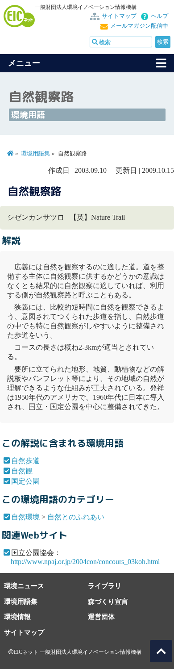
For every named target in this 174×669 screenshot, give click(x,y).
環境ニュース (24, 586)
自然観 (22, 471)
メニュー (24, 63)
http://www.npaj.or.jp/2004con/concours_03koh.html (85, 561)
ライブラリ (104, 586)
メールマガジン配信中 (139, 26)
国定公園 (25, 481)
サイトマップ (119, 16)
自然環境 (25, 517)
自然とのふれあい (75, 517)
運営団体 (101, 616)
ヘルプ (159, 16)
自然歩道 (25, 460)
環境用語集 (35, 154)
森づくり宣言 (108, 601)
